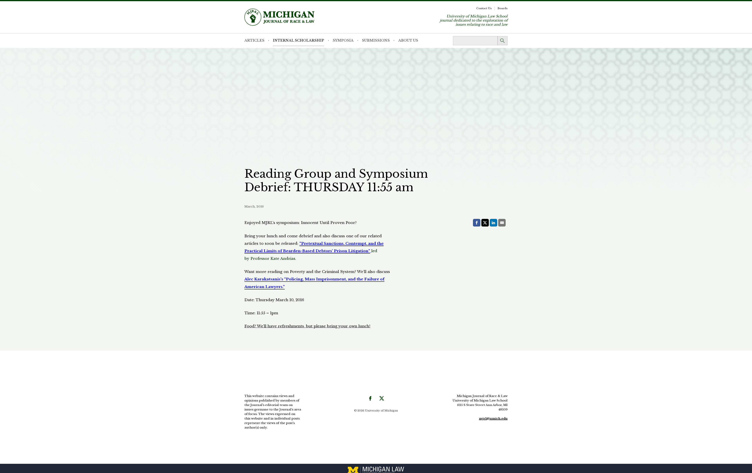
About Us (408, 40)
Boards (503, 8)
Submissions (376, 40)
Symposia (343, 40)
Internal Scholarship (298, 40)
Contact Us (484, 8)
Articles (254, 40)
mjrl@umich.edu (493, 418)
